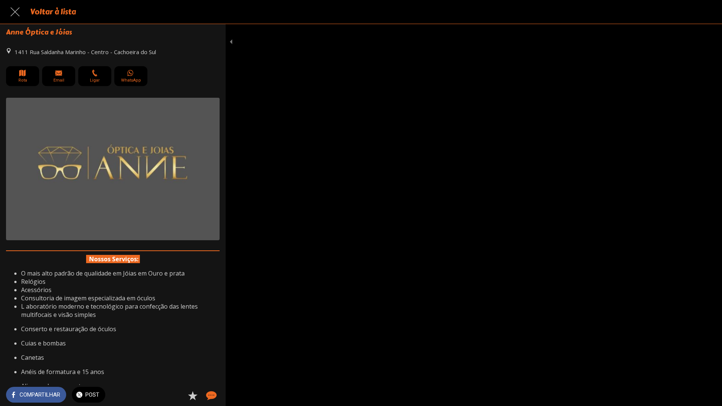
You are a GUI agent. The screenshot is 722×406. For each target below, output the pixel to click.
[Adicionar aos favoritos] (193, 395)
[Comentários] (211, 395)
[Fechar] (15, 12)
